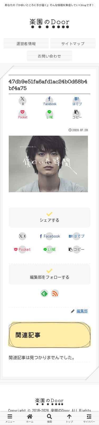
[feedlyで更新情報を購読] (44, 293)
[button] (76, 114)
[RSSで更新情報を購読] (55, 293)
